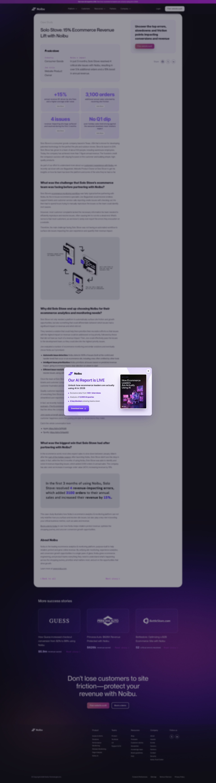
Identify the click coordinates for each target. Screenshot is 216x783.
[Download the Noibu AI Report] (108, 391)
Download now (77, 409)
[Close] (148, 371)
